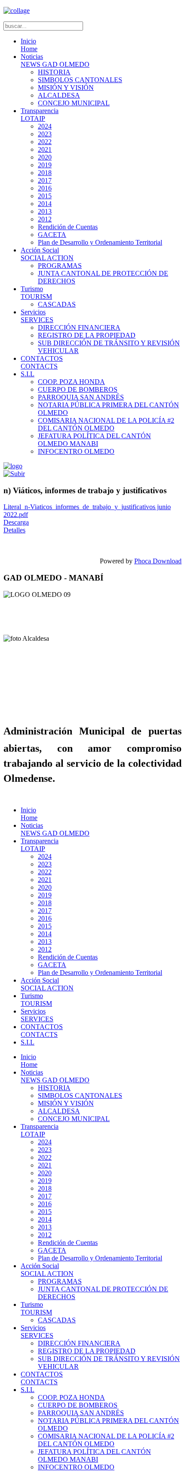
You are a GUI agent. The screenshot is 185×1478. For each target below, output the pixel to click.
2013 (45, 211)
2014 (45, 203)
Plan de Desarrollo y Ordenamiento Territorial (100, 242)
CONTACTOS (42, 362)
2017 (45, 180)
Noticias (55, 60)
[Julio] (14, 473)
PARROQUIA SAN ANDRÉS (81, 397)
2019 (45, 165)
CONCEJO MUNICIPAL (74, 103)
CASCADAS (57, 304)
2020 (45, 157)
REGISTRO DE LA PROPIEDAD (87, 335)
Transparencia (40, 114)
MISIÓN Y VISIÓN (66, 87)
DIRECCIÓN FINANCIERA (79, 327)
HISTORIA (54, 72)
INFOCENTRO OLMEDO (76, 451)
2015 (45, 196)
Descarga (16, 522)
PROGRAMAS (60, 265)
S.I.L (27, 374)
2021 (45, 149)
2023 (45, 134)
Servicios (37, 315)
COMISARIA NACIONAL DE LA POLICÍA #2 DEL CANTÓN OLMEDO (106, 424)
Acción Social (47, 253)
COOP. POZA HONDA (71, 381)
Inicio (29, 44)
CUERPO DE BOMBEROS (77, 389)
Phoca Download (158, 561)
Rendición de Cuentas (68, 226)
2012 (45, 219)
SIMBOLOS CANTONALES (80, 79)
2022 (45, 141)
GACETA (52, 234)
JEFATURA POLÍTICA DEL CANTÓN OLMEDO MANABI (94, 439)
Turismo (36, 292)
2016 (45, 188)
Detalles (14, 530)
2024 (45, 126)
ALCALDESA (59, 95)
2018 (45, 172)
